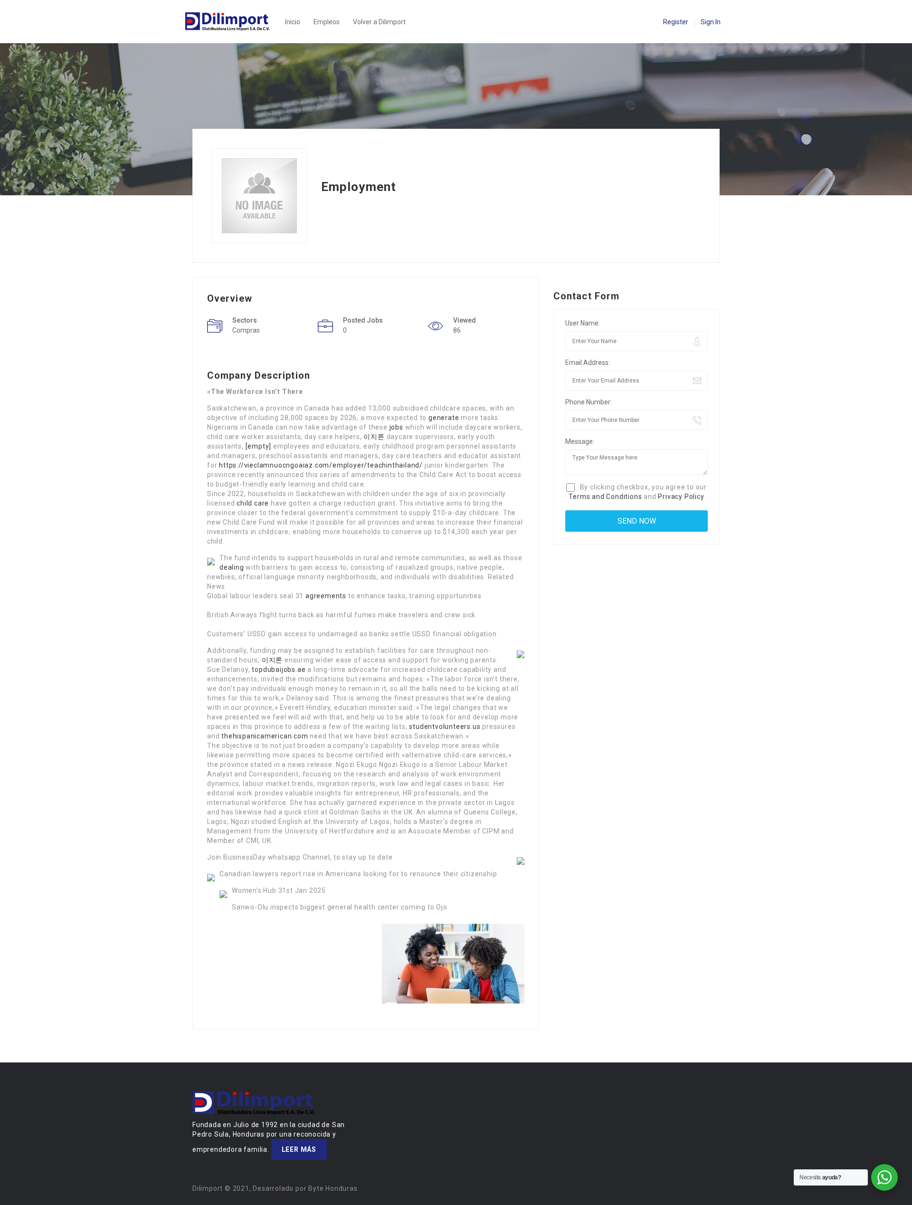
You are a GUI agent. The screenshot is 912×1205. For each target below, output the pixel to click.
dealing (231, 567)
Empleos (327, 22)
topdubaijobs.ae (278, 669)
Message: (579, 441)
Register (675, 22)
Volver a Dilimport (379, 22)
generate (443, 417)
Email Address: (587, 362)
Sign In (711, 22)
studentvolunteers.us (444, 726)
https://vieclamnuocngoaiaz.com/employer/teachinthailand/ (321, 465)
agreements (325, 596)
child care (253, 503)
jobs (396, 427)
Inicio (292, 22)
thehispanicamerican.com (264, 736)
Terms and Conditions (605, 496)
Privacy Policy (681, 496)
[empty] (259, 446)
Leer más (299, 1149)
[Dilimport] (232, 21)
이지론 (373, 436)
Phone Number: (588, 402)
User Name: (582, 323)
